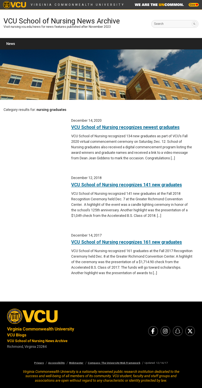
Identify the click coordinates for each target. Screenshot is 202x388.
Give (192, 4)
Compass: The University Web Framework (114, 362)
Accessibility (56, 362)
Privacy (39, 362)
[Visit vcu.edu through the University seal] (50, 317)
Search (159, 24)
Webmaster (76, 362)
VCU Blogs (16, 335)
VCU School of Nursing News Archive (62, 21)
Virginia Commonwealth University (78, 4)
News (10, 44)
